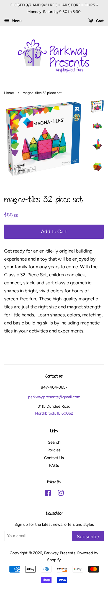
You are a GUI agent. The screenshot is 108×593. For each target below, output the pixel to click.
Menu (16, 21)
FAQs (54, 465)
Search (54, 442)
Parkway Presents (59, 552)
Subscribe (88, 536)
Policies (54, 450)
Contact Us (54, 457)
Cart (99, 21)
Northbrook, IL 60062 (54, 413)
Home (9, 93)
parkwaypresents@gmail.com (54, 396)
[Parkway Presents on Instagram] (61, 493)
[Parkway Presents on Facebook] (48, 493)
